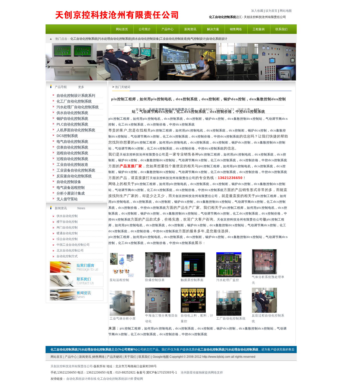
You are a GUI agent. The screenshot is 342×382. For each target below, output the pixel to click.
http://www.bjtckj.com (216, 356)
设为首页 (271, 10)
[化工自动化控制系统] (118, 10)
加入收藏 (257, 10)
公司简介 (145, 29)
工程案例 (259, 29)
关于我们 (130, 356)
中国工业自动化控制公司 (73, 244)
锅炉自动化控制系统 (72, 118)
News (81, 208)
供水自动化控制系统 (72, 113)
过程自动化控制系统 (72, 159)
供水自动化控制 (67, 216)
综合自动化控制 (67, 239)
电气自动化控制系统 (72, 142)
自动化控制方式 (67, 256)
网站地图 (286, 10)
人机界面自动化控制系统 (76, 130)
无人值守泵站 (67, 199)
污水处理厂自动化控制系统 (78, 107)
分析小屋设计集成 (71, 193)
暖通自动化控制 (67, 233)
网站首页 (57, 356)
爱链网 (138, 378)
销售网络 (99, 356)
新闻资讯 (61, 208)
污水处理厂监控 (227, 280)
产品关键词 (114, 356)
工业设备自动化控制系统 (76, 170)
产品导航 (61, 87)
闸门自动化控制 (67, 227)
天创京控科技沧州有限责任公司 (171, 109)
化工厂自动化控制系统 (74, 101)
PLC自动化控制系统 (72, 124)
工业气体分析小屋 (123, 318)
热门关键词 (122, 87)
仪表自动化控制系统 (72, 147)
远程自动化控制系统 (72, 153)
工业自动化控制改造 (72, 164)
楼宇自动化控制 (67, 222)
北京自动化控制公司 (70, 250)
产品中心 (71, 356)
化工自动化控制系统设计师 (115, 378)
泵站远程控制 (119, 280)
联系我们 (144, 356)
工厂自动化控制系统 (231, 318)
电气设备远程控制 (71, 188)
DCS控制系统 (67, 136)
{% (119, 349)
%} (135, 349)
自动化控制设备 (69, 182)
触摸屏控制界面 (192, 280)
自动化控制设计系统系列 (76, 96)
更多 (80, 87)
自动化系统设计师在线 (81, 378)
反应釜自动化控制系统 (74, 176)
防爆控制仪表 (155, 280)
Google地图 (161, 356)
